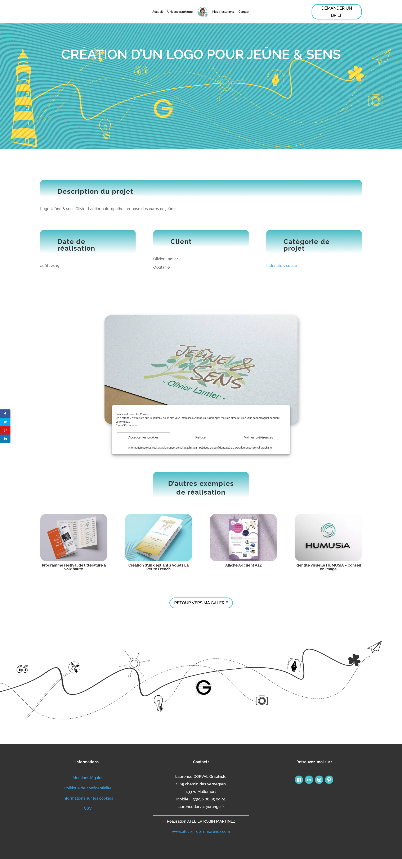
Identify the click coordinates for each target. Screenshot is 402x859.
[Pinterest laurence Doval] (329, 783)
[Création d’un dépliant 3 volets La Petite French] (158, 538)
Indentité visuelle (281, 265)
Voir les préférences (258, 437)
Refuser (201, 437)
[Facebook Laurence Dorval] (299, 783)
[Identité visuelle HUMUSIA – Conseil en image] (328, 538)
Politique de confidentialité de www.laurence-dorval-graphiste (235, 447)
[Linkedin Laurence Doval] (309, 783)
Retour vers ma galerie (201, 602)
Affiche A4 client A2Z (243, 565)
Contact (243, 11)
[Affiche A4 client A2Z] (243, 538)
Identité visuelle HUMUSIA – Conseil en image (328, 567)
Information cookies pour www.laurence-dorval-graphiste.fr (162, 447)
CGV (88, 808)
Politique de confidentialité (88, 788)
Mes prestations (223, 11)
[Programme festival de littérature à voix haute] (73, 538)
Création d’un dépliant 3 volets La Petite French (158, 567)
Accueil (157, 11)
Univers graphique (180, 11)
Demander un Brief (336, 12)
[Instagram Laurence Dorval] (319, 783)
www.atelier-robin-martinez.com (201, 831)
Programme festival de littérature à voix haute (74, 567)
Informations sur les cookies (88, 798)
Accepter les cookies (143, 437)
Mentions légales (88, 778)
